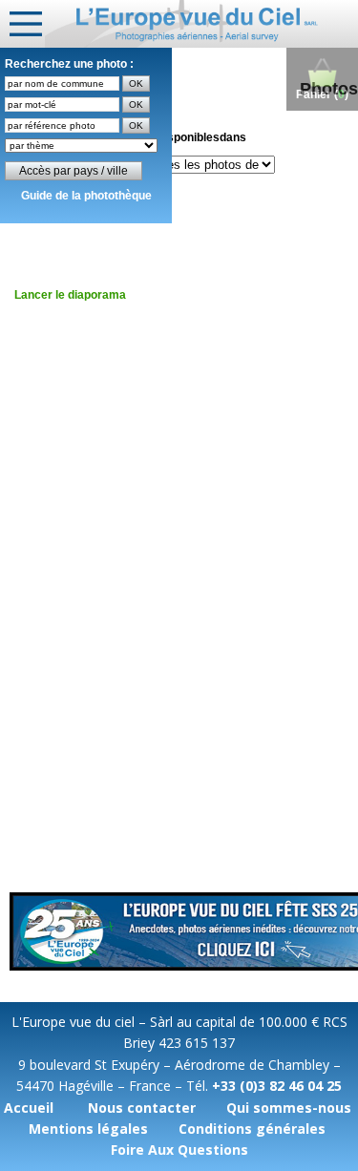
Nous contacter (142, 1107)
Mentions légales (88, 1128)
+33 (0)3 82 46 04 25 (277, 1086)
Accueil (28, 1107)
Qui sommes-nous (288, 1107)
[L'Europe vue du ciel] (201, 24)
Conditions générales (252, 1128)
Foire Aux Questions (179, 1149)
